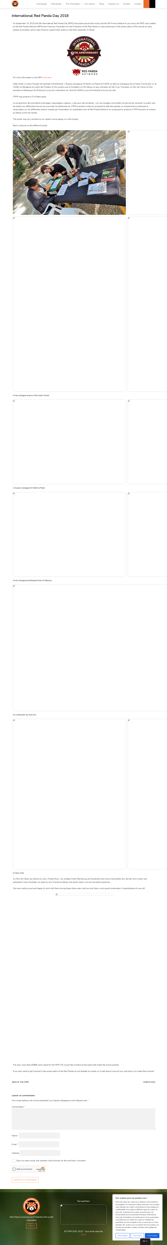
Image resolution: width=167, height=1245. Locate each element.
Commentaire (18, 1106)
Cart (146, 4)
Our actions (90, 4)
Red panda (56, 4)
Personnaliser (123, 1235)
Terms (83, 1234)
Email (15, 1144)
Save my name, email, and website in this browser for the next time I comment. (51, 1160)
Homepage (41, 4)
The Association (73, 4)
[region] (137, 1217)
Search (152, 4)
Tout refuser (137, 1235)
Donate (126, 4)
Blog (101, 4)
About (31, 1226)
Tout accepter (152, 1235)
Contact (137, 4)
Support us (113, 4)
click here (47, 77)
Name (15, 1135)
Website (15, 1153)
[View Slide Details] (83, 1214)
